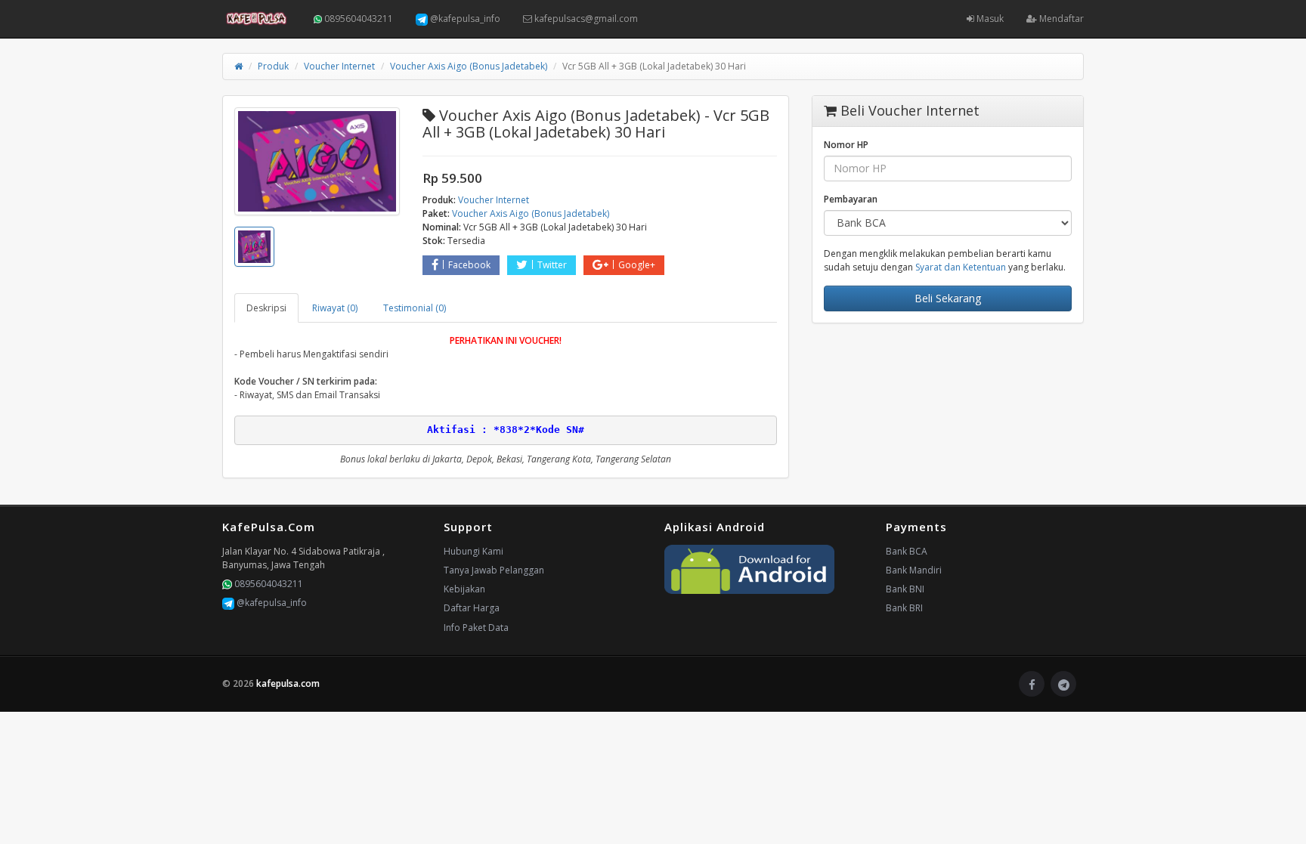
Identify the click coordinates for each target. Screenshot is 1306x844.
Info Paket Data (476, 627)
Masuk (989, 18)
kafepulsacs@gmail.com (585, 18)
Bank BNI (905, 589)
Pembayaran (850, 199)
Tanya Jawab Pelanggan (494, 570)
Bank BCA (906, 551)
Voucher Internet (339, 66)
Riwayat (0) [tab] (334, 307)
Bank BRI (904, 607)
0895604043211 (357, 18)
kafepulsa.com (288, 683)
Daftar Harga (472, 607)
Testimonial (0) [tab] (414, 307)
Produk (273, 66)
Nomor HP (846, 144)
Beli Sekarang (948, 298)
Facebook (469, 264)
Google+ (636, 264)
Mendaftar (1060, 18)
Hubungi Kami (473, 551)
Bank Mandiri (914, 570)
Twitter (552, 264)
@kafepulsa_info (464, 18)
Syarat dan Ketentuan (960, 267)
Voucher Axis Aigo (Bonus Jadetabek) (468, 66)
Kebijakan (464, 589)
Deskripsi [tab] (266, 307)
